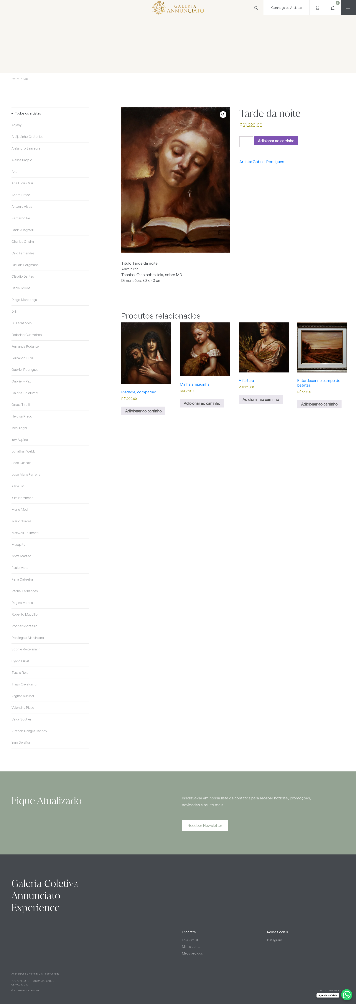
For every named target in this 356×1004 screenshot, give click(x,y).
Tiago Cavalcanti (24, 684)
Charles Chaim (22, 241)
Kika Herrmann (22, 498)
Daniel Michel (21, 288)
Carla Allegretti (22, 230)
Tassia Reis (19, 672)
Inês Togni (19, 428)
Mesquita (18, 544)
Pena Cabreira (22, 579)
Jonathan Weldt (23, 451)
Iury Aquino (19, 440)
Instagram (274, 940)
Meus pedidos (192, 953)
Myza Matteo (21, 556)
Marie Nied (19, 509)
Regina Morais (22, 603)
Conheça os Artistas (286, 8)
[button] (223, 114)
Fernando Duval (22, 358)
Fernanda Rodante (25, 346)
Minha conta (191, 947)
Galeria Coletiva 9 (24, 393)
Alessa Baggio (21, 160)
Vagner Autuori (22, 696)
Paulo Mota (19, 568)
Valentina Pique (22, 707)
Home (15, 78)
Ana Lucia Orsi (22, 183)
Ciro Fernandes (22, 253)
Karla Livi (17, 486)
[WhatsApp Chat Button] (346, 994)
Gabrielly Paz (21, 381)
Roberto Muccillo (24, 614)
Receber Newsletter (205, 825)
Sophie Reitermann (25, 649)
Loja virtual (190, 940)
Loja (26, 78)
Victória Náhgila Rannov (29, 731)
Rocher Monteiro (24, 626)
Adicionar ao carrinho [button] (143, 410)
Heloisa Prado (21, 416)
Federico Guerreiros (26, 335)
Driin (14, 311)
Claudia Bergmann (25, 265)
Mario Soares (21, 521)
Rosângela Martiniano (27, 638)
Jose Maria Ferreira (25, 474)
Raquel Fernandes (24, 591)
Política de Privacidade (332, 990)
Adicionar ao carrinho (276, 140)
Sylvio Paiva (20, 661)
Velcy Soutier (21, 719)
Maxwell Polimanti (25, 533)
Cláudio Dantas (22, 276)
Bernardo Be (20, 218)
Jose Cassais (21, 463)
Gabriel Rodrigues (24, 369)
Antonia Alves (21, 206)
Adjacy (16, 125)
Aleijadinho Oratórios (27, 137)
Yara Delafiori (21, 742)
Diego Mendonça (24, 300)
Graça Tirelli (20, 404)
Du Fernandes (21, 323)
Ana (14, 172)
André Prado (20, 195)
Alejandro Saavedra (25, 148)
